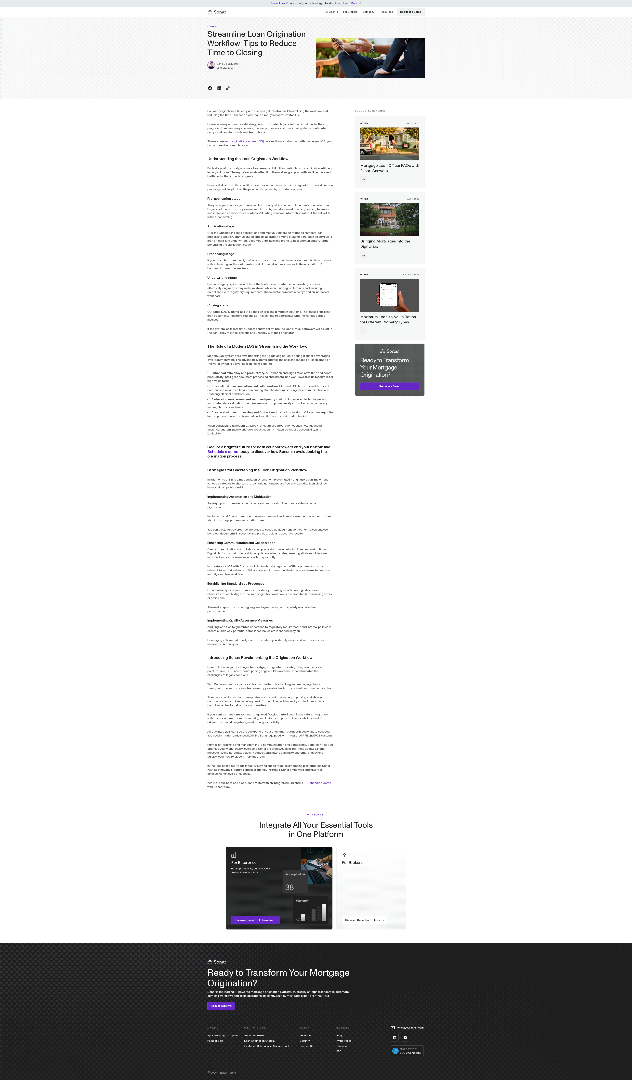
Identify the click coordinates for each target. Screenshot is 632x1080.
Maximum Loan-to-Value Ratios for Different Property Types (388, 319)
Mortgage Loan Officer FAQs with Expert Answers (389, 168)
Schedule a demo (222, 451)
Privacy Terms (227, 1073)
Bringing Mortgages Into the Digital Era (385, 244)
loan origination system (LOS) (244, 141)
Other (212, 26)
